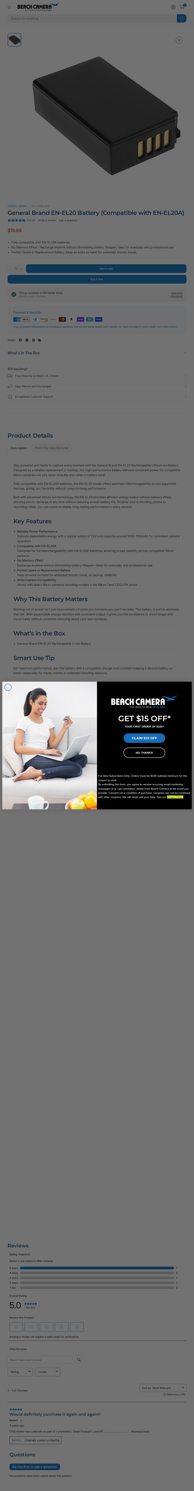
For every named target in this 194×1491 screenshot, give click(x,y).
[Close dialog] (8, 687)
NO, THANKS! (144, 752)
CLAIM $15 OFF (144, 738)
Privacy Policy (175, 797)
